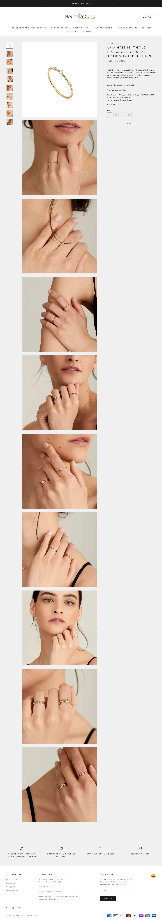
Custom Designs (103, 28)
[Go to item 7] (9, 96)
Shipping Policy (11, 879)
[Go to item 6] (9, 88)
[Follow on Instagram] (13, 907)
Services (147, 28)
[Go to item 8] (9, 105)
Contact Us (89, 32)
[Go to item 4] (9, 70)
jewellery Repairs (127, 28)
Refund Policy (11, 883)
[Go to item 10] (9, 122)
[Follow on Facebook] (7, 907)
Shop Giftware (81, 28)
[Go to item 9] (9, 113)
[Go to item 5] (9, 79)
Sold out (131, 124)
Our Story (72, 32)
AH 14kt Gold (114, 43)
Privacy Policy (11, 887)
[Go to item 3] (9, 62)
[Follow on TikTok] (19, 907)
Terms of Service (12, 890)
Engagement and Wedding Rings (28, 28)
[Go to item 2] (9, 53)
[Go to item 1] (9, 45)
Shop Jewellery (59, 28)
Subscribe (108, 898)
